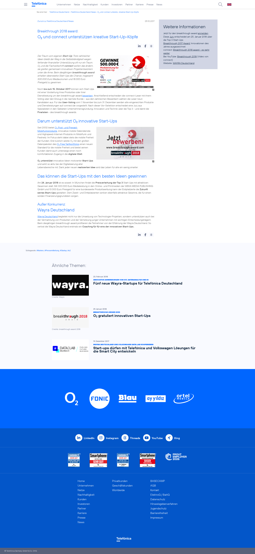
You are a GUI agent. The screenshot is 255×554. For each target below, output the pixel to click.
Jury (172, 36)
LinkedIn (89, 438)
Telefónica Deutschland (59, 12)
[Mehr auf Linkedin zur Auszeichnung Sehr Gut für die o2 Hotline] (123, 460)
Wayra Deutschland (47, 216)
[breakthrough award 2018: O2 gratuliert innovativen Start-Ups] (126, 319)
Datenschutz (157, 499)
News (159, 4)
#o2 (69, 251)
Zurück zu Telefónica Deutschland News (55, 21)
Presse (150, 4)
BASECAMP (157, 481)
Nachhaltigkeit (90, 4)
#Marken (40, 251)
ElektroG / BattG (160, 494)
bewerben (87, 95)
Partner (129, 4)
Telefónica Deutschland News (83, 12)
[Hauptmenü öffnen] (25, 4)
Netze (77, 4)
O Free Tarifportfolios (68, 144)
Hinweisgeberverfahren (164, 504)
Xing (177, 438)
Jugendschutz (158, 508)
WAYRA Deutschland (183, 63)
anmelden (203, 33)
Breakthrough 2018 (187, 56)
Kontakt (154, 490)
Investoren (117, 4)
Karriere (140, 4)
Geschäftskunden (122, 485)
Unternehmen (64, 4)
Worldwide (118, 490)
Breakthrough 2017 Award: (176, 43)
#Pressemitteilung (52, 251)
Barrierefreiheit (159, 513)
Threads (135, 438)
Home (81, 481)
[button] (139, 46)
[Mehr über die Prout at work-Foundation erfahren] (176, 460)
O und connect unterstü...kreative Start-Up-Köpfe (118, 12)
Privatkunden (120, 481)
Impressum (156, 517)
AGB (153, 485)
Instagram (112, 438)
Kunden (105, 4)
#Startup (63, 251)
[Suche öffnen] (220, 4)
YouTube (157, 438)
